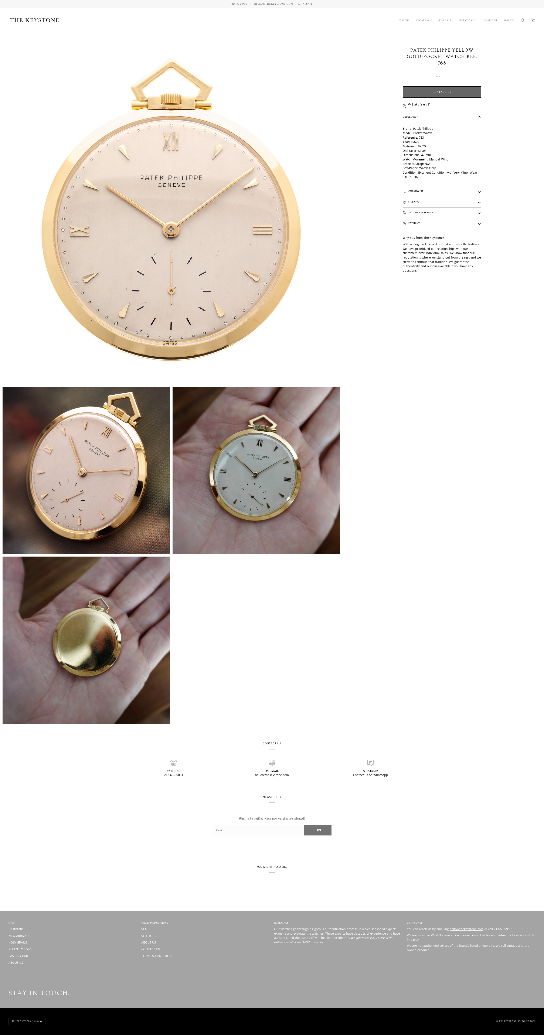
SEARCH (147, 929)
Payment (414, 223)
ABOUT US (15, 962)
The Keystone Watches (514, 1021)
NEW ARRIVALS (19, 936)
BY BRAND (15, 929)
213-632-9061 (173, 775)
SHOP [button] (11, 923)
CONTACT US (150, 949)
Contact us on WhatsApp (370, 775)
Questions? (415, 191)
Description (411, 117)
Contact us (442, 92)
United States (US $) (25, 1021)
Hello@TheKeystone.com (273, 4)
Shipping (413, 202)
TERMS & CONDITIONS (157, 956)
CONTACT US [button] (414, 923)
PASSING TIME (18, 956)
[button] (404, 20)
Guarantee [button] (281, 923)
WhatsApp (305, 4)
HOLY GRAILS (17, 942)
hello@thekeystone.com (272, 775)
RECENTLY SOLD (19, 949)
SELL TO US (149, 936)
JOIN (317, 830)
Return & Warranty (421, 212)
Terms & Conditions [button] (154, 923)
